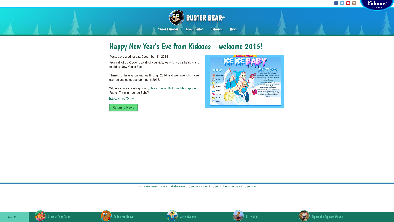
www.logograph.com (247, 186)
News (233, 29)
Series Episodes (168, 29)
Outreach (216, 29)
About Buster (194, 29)
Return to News (123, 107)
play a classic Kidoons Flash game (172, 88)
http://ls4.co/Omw (121, 98)
